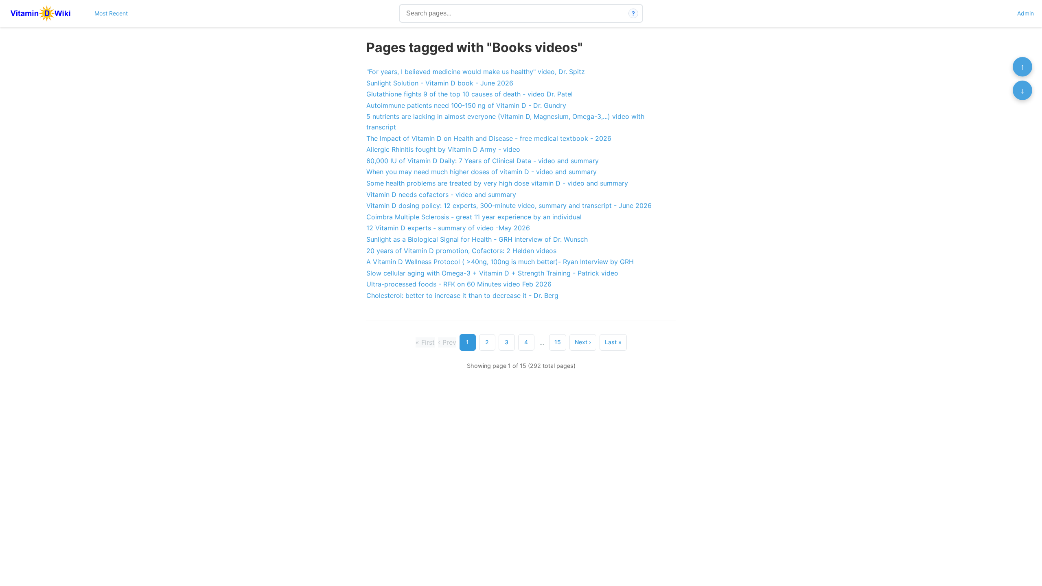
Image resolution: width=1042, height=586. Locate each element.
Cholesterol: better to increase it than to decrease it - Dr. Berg (462, 295)
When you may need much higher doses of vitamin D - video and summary (481, 172)
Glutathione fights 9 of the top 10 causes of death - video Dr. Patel (469, 94)
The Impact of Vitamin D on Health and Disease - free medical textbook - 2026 (488, 138)
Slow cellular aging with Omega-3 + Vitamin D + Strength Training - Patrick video (492, 273)
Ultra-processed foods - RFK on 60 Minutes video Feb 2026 (459, 284)
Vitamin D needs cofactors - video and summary (441, 194)
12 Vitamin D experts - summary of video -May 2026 (448, 228)
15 (557, 342)
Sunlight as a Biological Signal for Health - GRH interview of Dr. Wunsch (477, 239)
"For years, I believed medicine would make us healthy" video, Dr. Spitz (475, 72)
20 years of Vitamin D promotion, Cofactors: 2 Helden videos (461, 251)
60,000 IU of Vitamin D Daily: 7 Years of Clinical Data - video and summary (482, 161)
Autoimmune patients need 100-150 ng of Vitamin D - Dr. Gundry (466, 105)
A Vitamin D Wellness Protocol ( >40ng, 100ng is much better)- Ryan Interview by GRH (500, 262)
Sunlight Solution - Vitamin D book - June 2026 (439, 83)
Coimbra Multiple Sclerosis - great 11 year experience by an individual (474, 217)
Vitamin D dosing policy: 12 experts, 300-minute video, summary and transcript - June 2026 (509, 205)
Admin (1025, 13)
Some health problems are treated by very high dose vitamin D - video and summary (497, 183)
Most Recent (111, 13)
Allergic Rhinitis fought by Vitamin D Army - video (443, 149)
